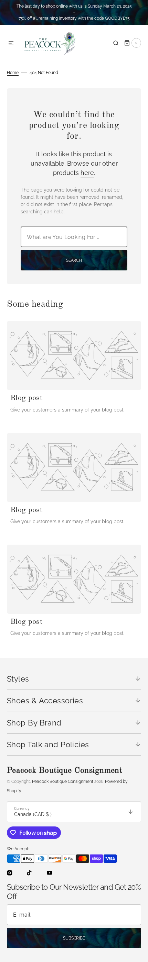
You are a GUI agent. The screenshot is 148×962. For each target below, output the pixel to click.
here (87, 172)
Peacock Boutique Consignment (62, 781)
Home (13, 72)
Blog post (26, 398)
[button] (11, 43)
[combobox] (74, 236)
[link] (74, 355)
